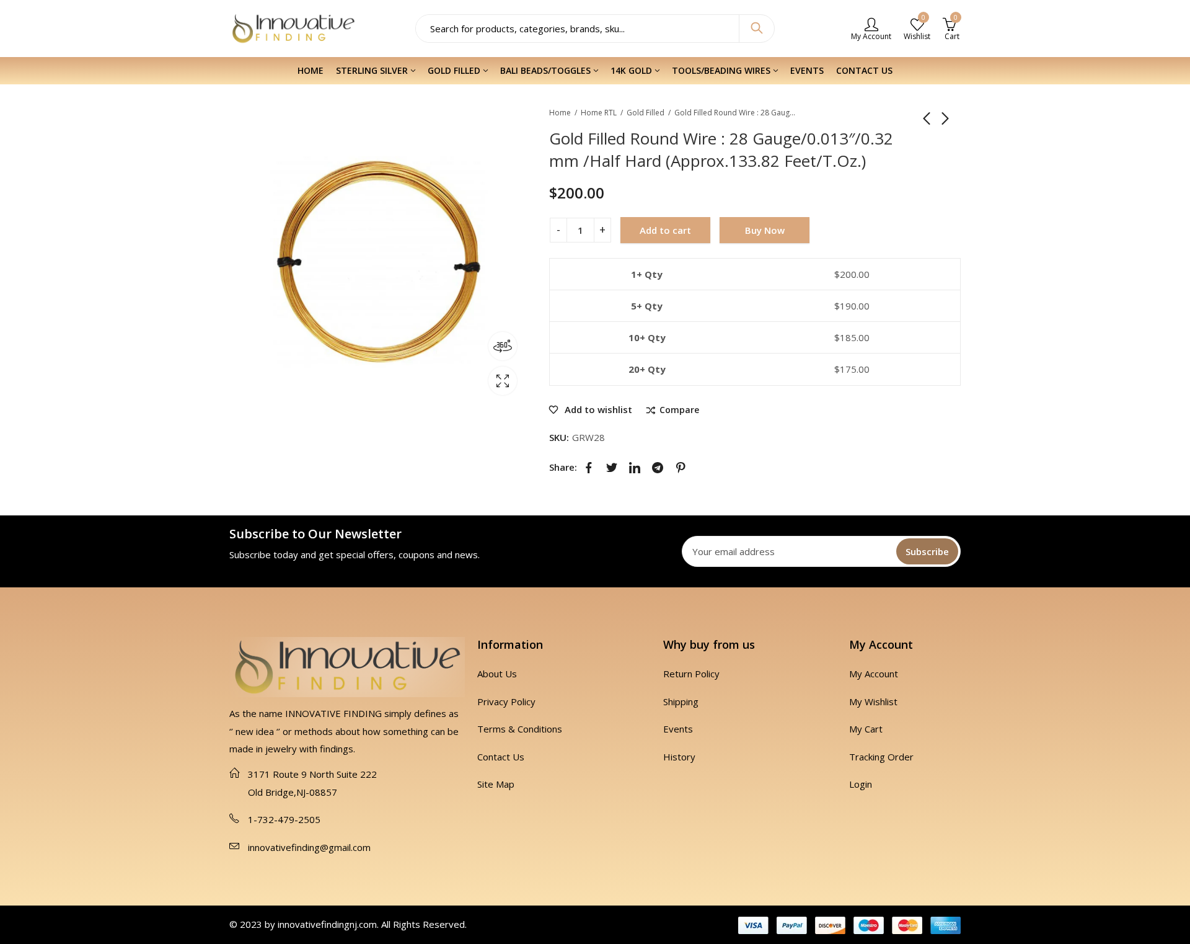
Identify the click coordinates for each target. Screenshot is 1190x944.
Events (678, 729)
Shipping (681, 701)
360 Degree (502, 346)
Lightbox (502, 381)
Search (757, 28)
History (679, 756)
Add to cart (665, 230)
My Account (873, 673)
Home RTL (599, 112)
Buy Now (765, 230)
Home (560, 112)
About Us (497, 673)
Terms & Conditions (519, 729)
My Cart (866, 729)
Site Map (495, 784)
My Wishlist (873, 701)
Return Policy (691, 673)
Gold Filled (645, 112)
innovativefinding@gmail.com (309, 847)
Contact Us (500, 756)
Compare (679, 410)
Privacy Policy (506, 701)
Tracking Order (881, 756)
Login (860, 784)
